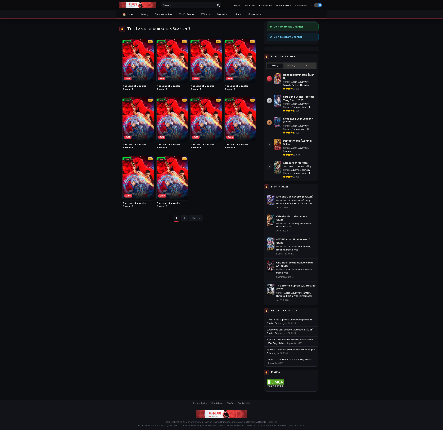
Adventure (303, 81)
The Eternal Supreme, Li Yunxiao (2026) (295, 287)
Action (294, 81)
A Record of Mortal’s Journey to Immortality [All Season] (297, 164)
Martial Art (306, 129)
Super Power (306, 223)
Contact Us (265, 5)
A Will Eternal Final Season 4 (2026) (293, 241)
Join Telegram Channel (288, 36)
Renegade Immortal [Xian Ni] (298, 76)
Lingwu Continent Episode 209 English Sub (289, 359)
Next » (196, 218)
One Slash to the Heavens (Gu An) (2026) (294, 264)
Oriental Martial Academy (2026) (292, 218)
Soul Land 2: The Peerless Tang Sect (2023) (298, 98)
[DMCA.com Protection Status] (275, 386)
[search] (218, 5)
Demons (287, 107)
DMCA (230, 403)
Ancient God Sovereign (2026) (294, 196)
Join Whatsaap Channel (288, 26)
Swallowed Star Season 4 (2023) (298, 120)
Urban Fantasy (283, 226)
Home (237, 5)
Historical (304, 85)
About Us (250, 5)
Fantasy (295, 85)
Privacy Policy (283, 5)
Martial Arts (292, 249)
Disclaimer (301, 5)
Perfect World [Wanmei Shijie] (297, 142)
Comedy (287, 85)
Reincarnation (306, 295)
